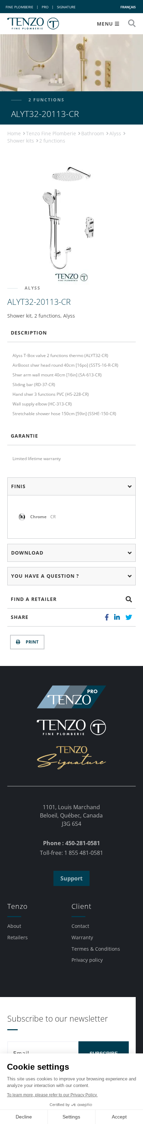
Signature (66, 6)
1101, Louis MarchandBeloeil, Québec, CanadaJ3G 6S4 (71, 815)
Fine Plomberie (19, 6)
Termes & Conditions (96, 948)
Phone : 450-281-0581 (71, 843)
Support (71, 878)
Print (31, 642)
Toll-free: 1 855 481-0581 (71, 853)
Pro (45, 6)
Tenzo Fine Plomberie (51, 133)
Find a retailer (34, 599)
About (14, 926)
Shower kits (21, 140)
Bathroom (93, 133)
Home (14, 133)
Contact (80, 926)
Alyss (116, 133)
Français (128, 7)
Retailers (17, 937)
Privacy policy (87, 960)
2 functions (52, 140)
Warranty (82, 937)
